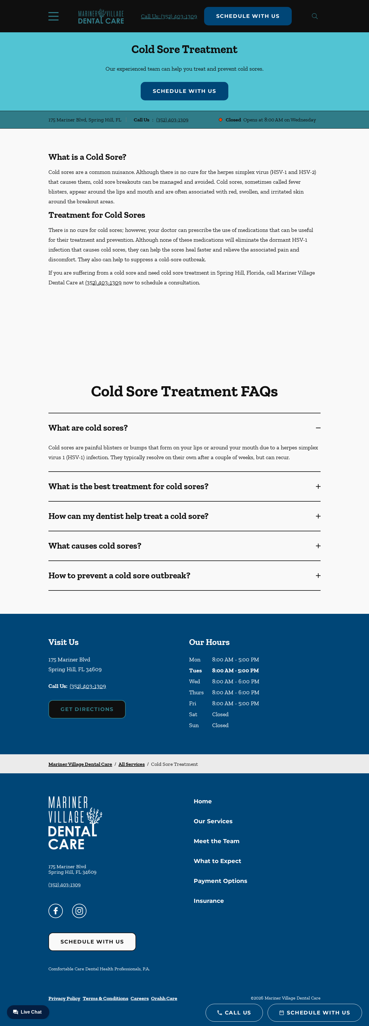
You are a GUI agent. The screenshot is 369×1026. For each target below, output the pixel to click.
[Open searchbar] (315, 16)
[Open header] (54, 16)
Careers (140, 998)
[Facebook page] (55, 911)
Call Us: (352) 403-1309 (169, 16)
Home (203, 801)
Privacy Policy (64, 998)
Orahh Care (164, 998)
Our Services (213, 821)
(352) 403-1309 (172, 120)
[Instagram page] (79, 911)
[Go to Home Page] (101, 16)
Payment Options (220, 880)
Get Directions (87, 709)
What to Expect (217, 861)
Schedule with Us (248, 16)
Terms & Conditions (105, 998)
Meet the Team (217, 841)
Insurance (209, 900)
